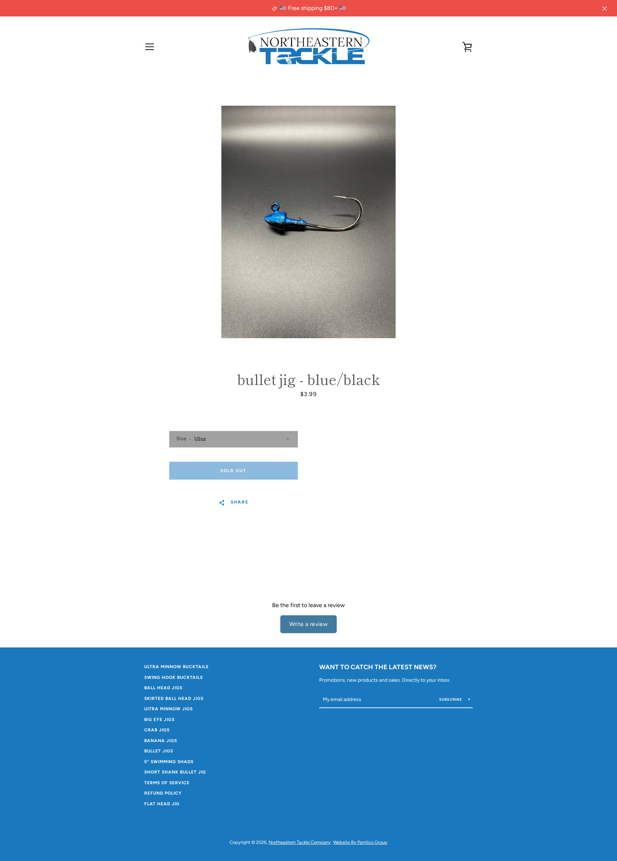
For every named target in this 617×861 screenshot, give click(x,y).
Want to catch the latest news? (377, 667)
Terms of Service (167, 782)
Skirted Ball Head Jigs (174, 698)
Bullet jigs (158, 751)
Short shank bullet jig (175, 772)
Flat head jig (162, 803)
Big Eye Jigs (159, 719)
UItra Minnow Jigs (168, 708)
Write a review (308, 624)
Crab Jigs (157, 729)
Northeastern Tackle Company (300, 842)
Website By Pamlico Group (360, 842)
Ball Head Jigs (163, 687)
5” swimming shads (169, 761)
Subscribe (451, 699)
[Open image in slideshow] (308, 222)
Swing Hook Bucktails (173, 677)
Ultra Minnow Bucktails (176, 666)
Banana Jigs (160, 740)
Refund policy (163, 793)
